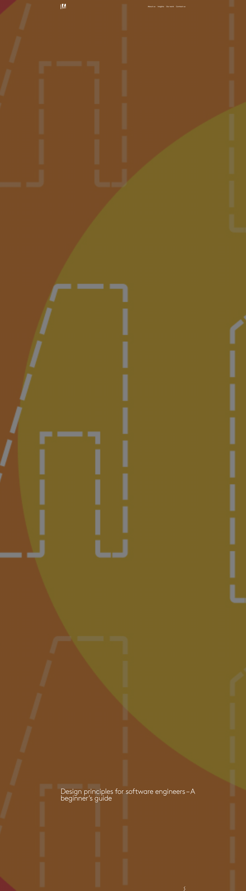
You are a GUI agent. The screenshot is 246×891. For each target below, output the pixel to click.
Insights (161, 6)
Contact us (180, 6)
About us (151, 6)
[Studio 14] (63, 6)
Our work (170, 6)
